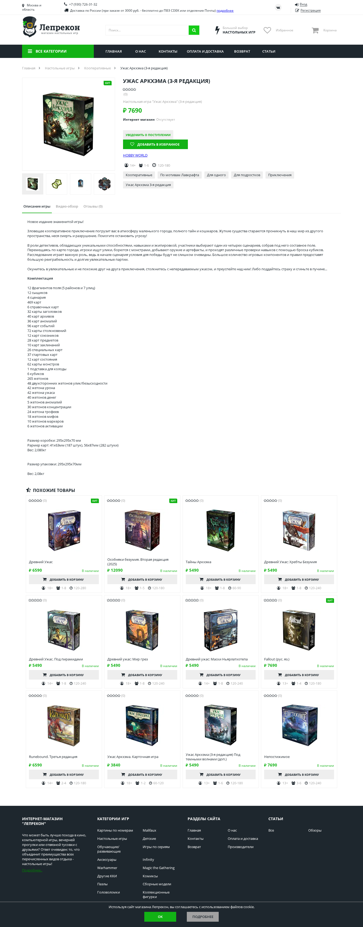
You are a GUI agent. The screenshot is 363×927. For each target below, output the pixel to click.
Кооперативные (139, 174)
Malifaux (149, 830)
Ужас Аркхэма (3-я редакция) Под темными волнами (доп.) (213, 756)
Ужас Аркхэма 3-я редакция (148, 184)
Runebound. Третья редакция (53, 757)
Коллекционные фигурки (156, 894)
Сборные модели (157, 884)
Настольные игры (112, 838)
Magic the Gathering (159, 868)
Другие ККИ (107, 876)
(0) (126, 94)
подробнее (225, 10)
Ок (160, 916)
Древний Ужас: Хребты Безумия (290, 562)
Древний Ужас (41, 562)
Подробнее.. (32, 870)
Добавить (67, 580)
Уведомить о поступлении (148, 135)
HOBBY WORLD (135, 155)
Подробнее (202, 916)
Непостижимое (277, 757)
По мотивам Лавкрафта (179, 174)
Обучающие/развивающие (109, 849)
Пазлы (102, 884)
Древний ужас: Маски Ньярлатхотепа (217, 659)
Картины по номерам (115, 830)
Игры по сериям (156, 847)
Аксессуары (106, 859)
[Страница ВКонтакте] (278, 7)
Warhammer (107, 868)
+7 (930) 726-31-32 (83, 4)
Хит (107, 83)
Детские (149, 838)
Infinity (148, 859)
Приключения (280, 174)
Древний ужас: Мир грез (127, 659)
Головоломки (108, 892)
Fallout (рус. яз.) (276, 659)
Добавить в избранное (158, 144)
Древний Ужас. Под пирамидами (56, 659)
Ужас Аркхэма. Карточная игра (132, 757)
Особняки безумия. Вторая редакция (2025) (137, 561)
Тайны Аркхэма (198, 562)
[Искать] (194, 30)
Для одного (216, 174)
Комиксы (150, 876)
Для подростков (247, 174)
